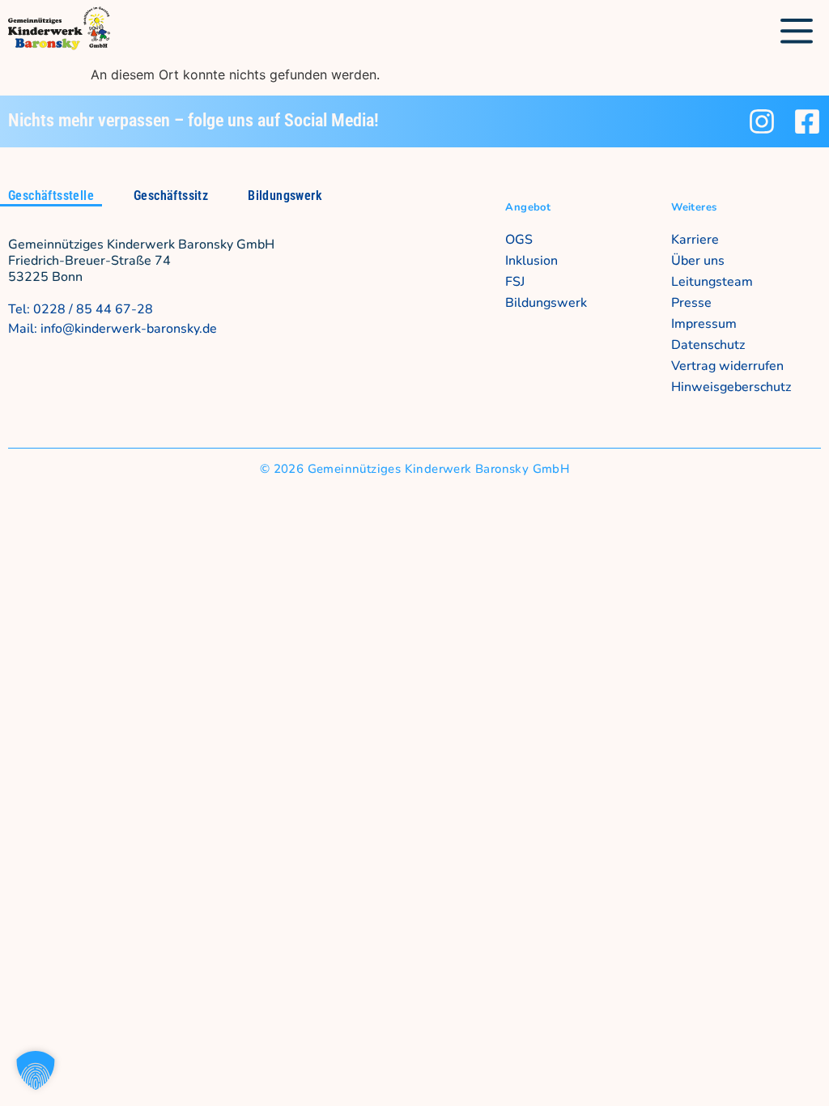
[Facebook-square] (807, 121)
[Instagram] (762, 121)
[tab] (51, 197)
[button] (796, 32)
